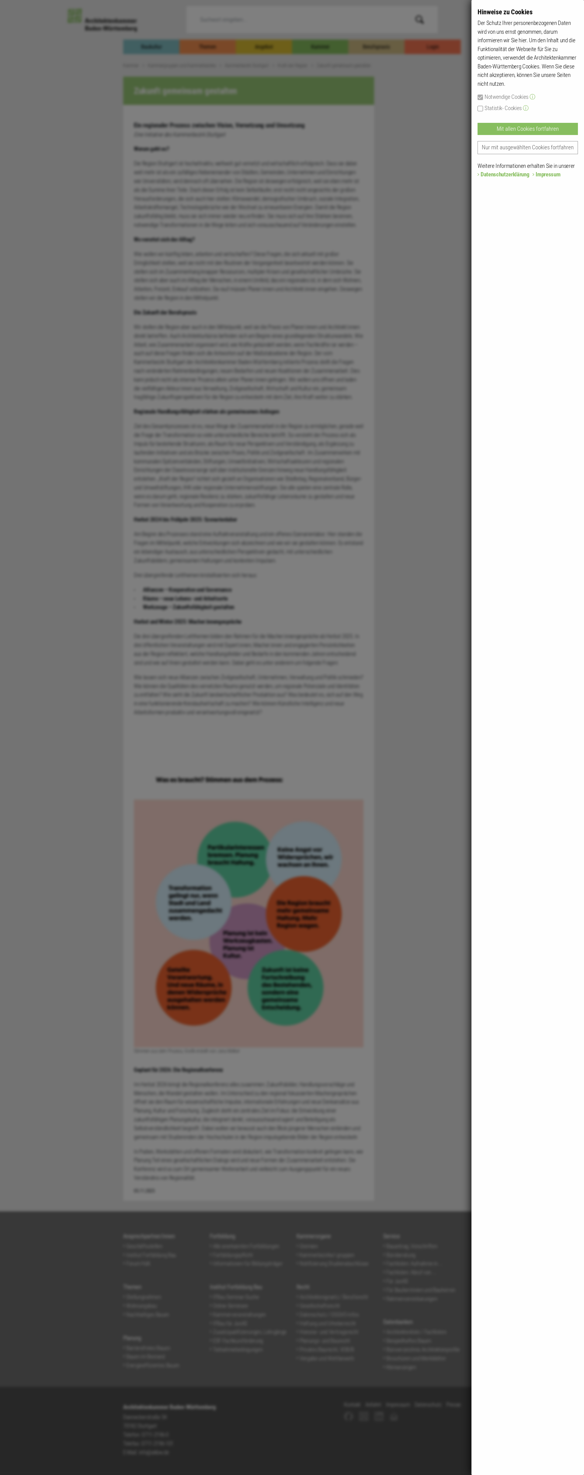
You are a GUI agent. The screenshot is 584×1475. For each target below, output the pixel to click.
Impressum (548, 174)
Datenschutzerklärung (505, 174)
